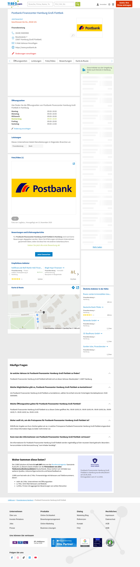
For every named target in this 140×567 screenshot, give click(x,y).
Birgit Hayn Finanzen (53, 267)
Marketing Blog (83, 515)
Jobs (11, 524)
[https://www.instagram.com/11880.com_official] (17, 557)
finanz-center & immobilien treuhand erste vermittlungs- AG (97, 294)
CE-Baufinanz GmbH (91, 333)
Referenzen (81, 519)
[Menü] (114, 4)
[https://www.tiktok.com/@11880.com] (23, 557)
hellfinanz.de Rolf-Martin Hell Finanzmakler (27, 267)
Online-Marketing (47, 524)
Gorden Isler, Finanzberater (94, 346)
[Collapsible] (109, 373)
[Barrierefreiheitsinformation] (110, 4)
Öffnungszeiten (20, 60)
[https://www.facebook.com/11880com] (12, 557)
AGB (107, 524)
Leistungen (36, 60)
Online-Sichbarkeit (47, 515)
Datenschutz (110, 519)
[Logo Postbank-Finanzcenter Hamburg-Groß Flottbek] (74, 163)
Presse (12, 528)
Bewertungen (65, 60)
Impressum (110, 515)
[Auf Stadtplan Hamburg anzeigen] (77, 287)
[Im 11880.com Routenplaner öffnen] (73, 287)
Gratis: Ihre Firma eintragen (124, 3)
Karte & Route (82, 60)
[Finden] (77, 4)
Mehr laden (97, 247)
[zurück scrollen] (9, 61)
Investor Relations (17, 519)
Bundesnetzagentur (59, 464)
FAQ (78, 528)
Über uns (13, 515)
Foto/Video (50, 60)
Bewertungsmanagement (50, 519)
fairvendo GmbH (90, 320)
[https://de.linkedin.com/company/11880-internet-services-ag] (29, 557)
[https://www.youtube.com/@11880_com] (35, 557)
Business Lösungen (48, 528)
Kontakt (80, 524)
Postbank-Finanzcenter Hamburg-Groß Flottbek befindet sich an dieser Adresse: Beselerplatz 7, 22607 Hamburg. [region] (51, 379)
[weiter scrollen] (112, 61)
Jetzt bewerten (43, 254)
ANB (107, 528)
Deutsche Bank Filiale (92, 307)
